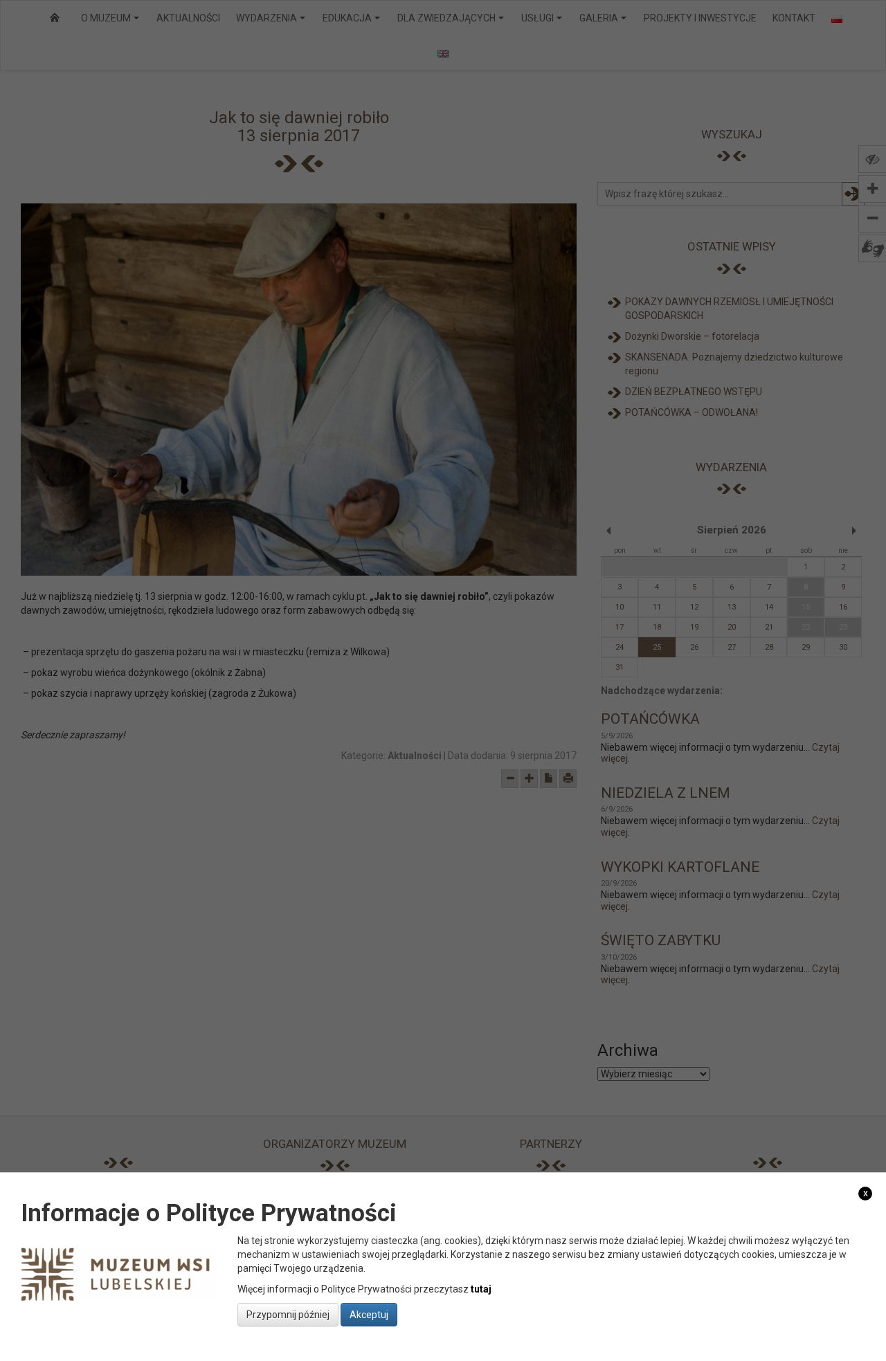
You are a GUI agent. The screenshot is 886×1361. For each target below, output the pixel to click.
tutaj (481, 1289)
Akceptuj (369, 1314)
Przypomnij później (287, 1314)
